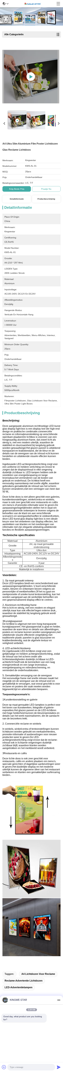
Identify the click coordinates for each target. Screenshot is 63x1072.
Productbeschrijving (46, 199)
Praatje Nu (46, 189)
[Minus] (59, 1000)
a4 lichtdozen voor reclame (38, 974)
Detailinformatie (17, 199)
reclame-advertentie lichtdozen (24, 980)
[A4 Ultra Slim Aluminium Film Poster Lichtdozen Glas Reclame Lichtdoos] (30, 76)
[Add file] (4, 1067)
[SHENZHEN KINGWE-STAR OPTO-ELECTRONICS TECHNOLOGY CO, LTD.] (32, 3)
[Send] (58, 1067)
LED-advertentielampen (18, 987)
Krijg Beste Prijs (16, 189)
